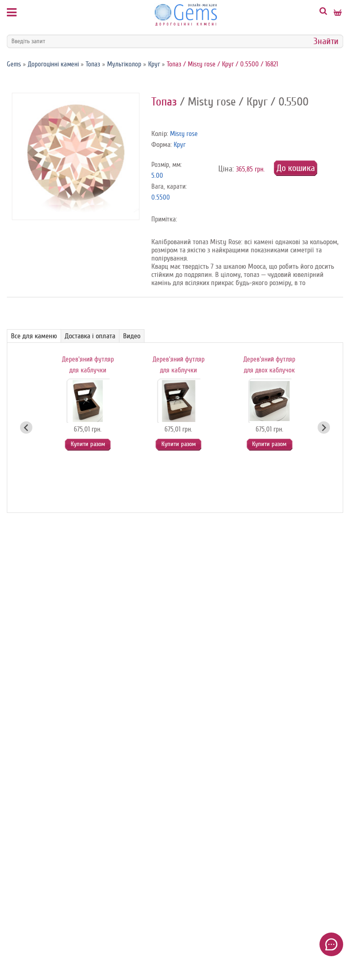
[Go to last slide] (26, 427)
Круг (154, 64)
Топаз (93, 64)
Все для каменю (34, 336)
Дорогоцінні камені (53, 64)
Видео (131, 336)
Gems (14, 64)
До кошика (296, 168)
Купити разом (88, 444)
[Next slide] (324, 427)
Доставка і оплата (90, 336)
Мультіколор (124, 64)
